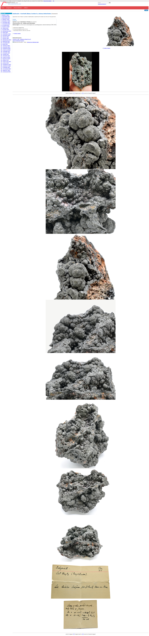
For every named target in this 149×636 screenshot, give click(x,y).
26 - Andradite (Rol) (5, 51)
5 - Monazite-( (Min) (5, 21)
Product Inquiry (17, 33)
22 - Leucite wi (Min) (5, 45)
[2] (83, 93)
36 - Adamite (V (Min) (6, 66)
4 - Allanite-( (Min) (5, 19)
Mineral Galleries (18, 7)
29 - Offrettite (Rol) (5, 55)
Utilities (25, 7)
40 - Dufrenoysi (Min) (6, 71)
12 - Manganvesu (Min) (6, 31)
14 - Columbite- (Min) (6, 34)
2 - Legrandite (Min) (5, 16)
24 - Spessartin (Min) (5, 48)
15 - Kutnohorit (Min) (5, 35)
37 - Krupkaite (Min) (5, 67)
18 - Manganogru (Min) (6, 39)
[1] (73, 93)
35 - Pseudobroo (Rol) (6, 64)
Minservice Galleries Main (33, 42)
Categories (8, 7)
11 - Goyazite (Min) (5, 29)
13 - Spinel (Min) (4, 32)
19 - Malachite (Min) (5, 41)
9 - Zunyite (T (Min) (5, 26)
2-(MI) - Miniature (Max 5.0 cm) (23, 39)
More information (47, 1)
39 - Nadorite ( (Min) (5, 70)
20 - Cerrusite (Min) (5, 42)
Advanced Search (102, 4)
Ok (53, 1)
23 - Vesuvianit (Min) (5, 47)
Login (146, 10)
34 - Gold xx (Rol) (5, 63)
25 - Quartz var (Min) (5, 50)
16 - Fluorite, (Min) (5, 37)
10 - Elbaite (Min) (4, 28)
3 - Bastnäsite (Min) (5, 18)
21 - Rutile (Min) (4, 44)
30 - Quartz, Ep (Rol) (5, 57)
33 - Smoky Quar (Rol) (6, 61)
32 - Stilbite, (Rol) (5, 60)
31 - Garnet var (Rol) (5, 58)
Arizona (14, 39)
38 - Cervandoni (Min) (6, 68)
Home (2, 7)
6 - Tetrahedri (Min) (5, 22)
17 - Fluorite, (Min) (5, 38)
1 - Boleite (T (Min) (5, 15)
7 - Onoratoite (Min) (5, 23)
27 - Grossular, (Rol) (5, 53)
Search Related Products (18, 40)
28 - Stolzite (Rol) (5, 54)
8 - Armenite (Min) (5, 25)
